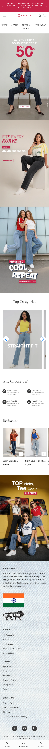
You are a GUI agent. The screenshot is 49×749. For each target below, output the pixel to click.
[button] (6, 339)
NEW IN (4, 25)
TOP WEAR (41, 25)
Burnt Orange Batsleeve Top (10, 461)
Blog (5, 689)
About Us (7, 667)
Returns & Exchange (12, 648)
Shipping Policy (9, 680)
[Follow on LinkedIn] (34, 728)
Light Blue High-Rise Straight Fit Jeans (35, 461)
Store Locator (8, 653)
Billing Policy (8, 684)
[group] (24, 76)
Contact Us (7, 671)
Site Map (6, 712)
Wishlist (6, 639)
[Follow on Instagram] (24, 728)
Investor (6, 675)
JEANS (14, 25)
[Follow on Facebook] (14, 728)
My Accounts (8, 635)
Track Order (8, 644)
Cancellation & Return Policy (15, 716)
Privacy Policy (9, 703)
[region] (24, 76)
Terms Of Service (10, 707)
